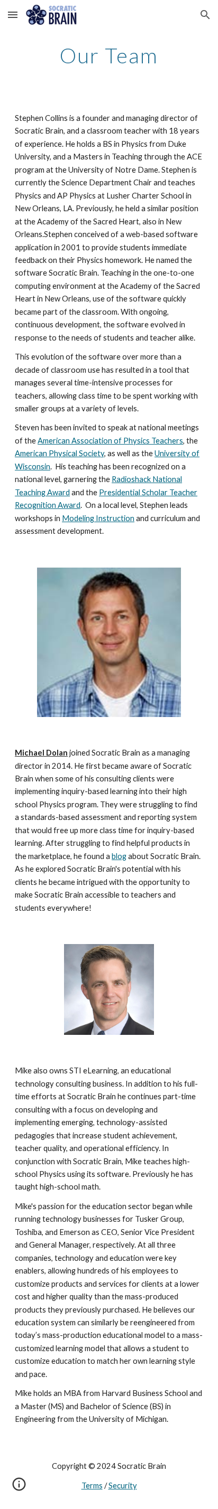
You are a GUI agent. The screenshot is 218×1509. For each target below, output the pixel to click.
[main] (109, 55)
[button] (12, 14)
